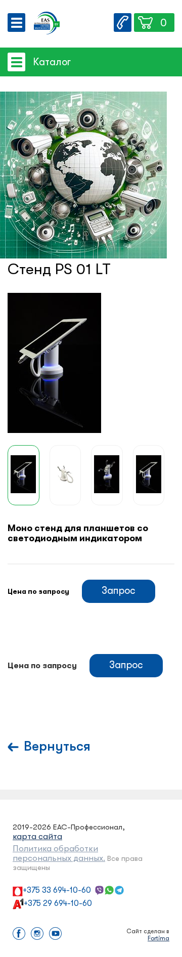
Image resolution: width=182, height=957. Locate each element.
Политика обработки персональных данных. (59, 853)
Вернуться (57, 746)
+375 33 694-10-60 (57, 890)
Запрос (118, 590)
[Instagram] (37, 934)
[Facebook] (19, 934)
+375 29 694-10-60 (58, 903)
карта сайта (37, 836)
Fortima (158, 938)
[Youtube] (55, 934)
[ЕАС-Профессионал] (47, 24)
